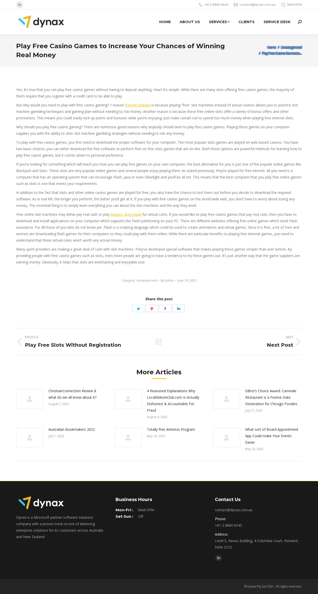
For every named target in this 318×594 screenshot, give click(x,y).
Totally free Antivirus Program (171, 429)
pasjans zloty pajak (126, 214)
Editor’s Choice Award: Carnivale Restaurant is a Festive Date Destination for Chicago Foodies (271, 397)
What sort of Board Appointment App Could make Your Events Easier (271, 436)
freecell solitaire (137, 105)
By (167, 280)
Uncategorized (146, 280)
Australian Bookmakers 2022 (71, 429)
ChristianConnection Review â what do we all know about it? (72, 394)
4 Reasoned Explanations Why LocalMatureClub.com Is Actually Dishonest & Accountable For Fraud (173, 400)
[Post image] (29, 399)
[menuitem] (165, 22)
